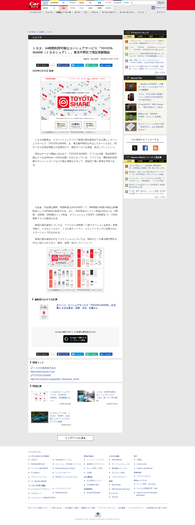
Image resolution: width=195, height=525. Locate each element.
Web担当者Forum (38, 464)
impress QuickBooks (145, 468)
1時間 (129, 36)
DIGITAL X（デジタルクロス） (67, 477)
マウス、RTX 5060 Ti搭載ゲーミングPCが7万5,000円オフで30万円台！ (151, 97)
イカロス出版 (114, 456)
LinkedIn (108, 65)
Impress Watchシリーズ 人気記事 (146, 157)
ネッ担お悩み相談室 (39, 481)
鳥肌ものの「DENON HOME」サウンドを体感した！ (150, 117)
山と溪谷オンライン (94, 480)
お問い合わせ (57, 508)
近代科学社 (88, 489)
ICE (135, 456)
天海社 (139, 460)
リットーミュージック (95, 460)
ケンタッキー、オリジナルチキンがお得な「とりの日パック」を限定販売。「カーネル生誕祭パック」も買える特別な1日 (147, 180)
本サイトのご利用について (38, 508)
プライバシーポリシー (106, 508)
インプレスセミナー (63, 473)
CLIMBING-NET (93, 485)
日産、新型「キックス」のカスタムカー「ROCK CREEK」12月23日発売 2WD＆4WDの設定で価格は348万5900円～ (147, 62)
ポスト (44, 65)
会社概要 (121, 508)
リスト (52, 65)
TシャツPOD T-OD (94, 468)
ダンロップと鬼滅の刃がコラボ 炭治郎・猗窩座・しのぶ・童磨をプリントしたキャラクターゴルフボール (147, 68)
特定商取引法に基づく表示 (157, 508)
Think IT (34, 460)
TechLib (115, 497)
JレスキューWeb (118, 473)
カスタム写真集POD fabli (147, 488)
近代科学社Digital (93, 493)
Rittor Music (89, 456)
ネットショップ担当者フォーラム (68, 464)
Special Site (136, 78)
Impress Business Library (65, 468)
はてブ (79, 65)
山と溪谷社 (88, 477)
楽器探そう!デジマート (95, 464)
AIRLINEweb (117, 460)
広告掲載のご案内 (72, 508)
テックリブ (113, 493)
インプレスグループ (136, 508)
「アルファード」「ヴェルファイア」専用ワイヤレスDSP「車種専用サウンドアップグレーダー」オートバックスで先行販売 (147, 43)
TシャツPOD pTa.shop (146, 484)
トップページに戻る (75, 438)
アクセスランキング (140, 32)
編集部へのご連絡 (88, 508)
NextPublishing (61, 493)
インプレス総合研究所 (39, 468)
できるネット (36, 493)
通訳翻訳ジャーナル (119, 468)
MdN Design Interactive (121, 489)
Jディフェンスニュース (121, 464)
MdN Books (116, 485)
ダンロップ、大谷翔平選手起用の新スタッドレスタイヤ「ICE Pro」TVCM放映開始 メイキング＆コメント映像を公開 (147, 56)
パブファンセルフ (143, 476)
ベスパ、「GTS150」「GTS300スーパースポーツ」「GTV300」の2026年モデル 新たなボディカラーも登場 (147, 49)
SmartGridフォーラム (63, 460)
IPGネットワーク (140, 480)
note (93, 65)
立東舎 (89, 473)
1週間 (150, 36)
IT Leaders (35, 473)
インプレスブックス (63, 488)
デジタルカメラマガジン (40, 489)
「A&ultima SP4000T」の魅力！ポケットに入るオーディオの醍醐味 (151, 87)
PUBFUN (137, 473)
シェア (65, 65)
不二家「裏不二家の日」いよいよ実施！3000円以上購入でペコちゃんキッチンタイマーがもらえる (147, 193)
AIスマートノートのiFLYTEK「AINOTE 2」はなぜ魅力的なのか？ (151, 127)
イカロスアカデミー (119, 477)
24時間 (140, 36)
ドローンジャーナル (39, 477)
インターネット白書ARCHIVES (43, 498)
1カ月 (161, 36)
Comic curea (142, 464)
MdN (111, 481)
